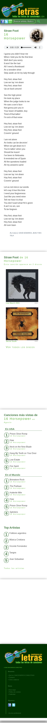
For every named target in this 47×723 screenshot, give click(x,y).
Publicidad (12, 694)
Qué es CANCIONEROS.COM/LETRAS (21, 675)
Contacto (12, 677)
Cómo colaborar (14, 679)
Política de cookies (15, 692)
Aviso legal (12, 690)
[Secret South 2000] (23, 321)
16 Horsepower (14, 36)
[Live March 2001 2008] (23, 285)
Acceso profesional (15, 713)
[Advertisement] (23, 379)
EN (43, 16)
